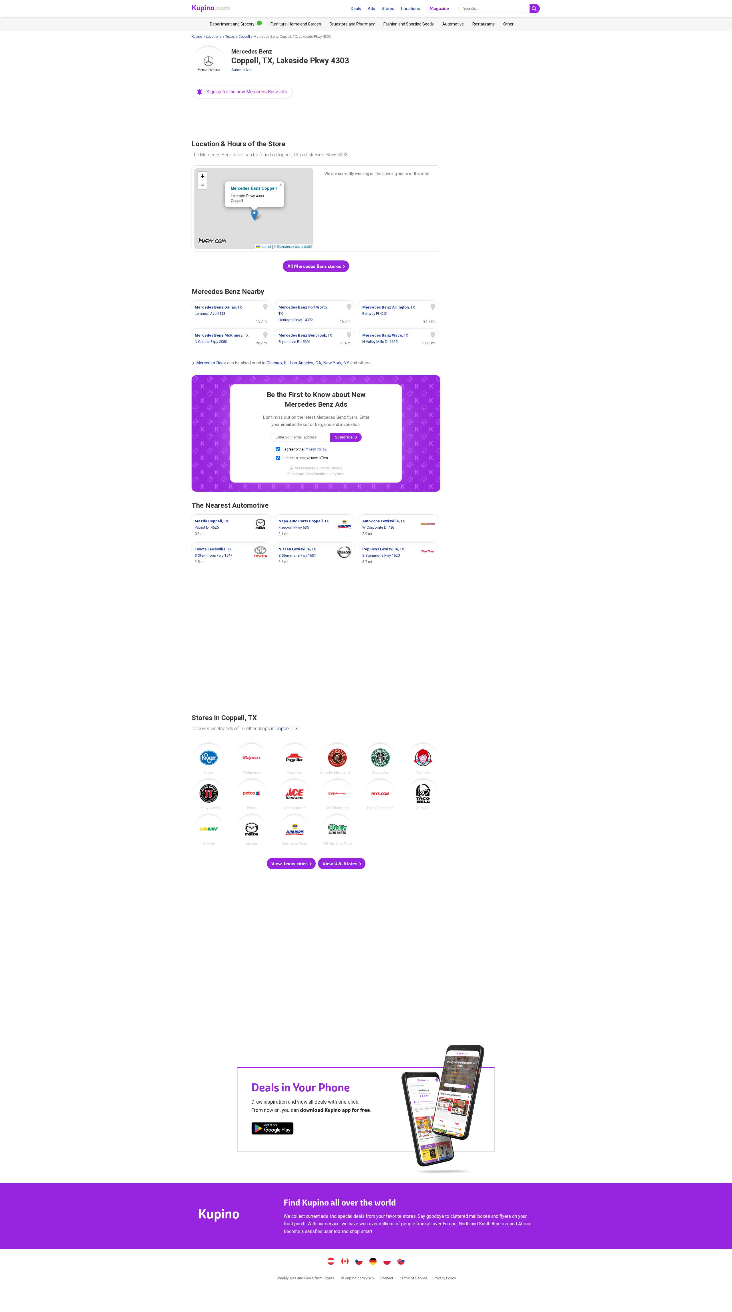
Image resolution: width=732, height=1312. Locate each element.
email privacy (332, 468)
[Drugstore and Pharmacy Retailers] (352, 24)
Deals (356, 8)
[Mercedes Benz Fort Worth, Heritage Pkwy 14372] (315, 313)
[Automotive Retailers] (453, 24)
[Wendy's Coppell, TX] (423, 759)
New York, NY (336, 362)
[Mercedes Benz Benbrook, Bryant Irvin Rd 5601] (315, 338)
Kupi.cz (359, 1262)
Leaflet (265, 246)
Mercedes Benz (211, 362)
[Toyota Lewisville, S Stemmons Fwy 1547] (231, 555)
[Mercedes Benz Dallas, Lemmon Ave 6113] (231, 313)
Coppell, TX (286, 728)
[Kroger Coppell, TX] (209, 759)
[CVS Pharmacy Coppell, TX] (337, 795)
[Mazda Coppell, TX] (251, 830)
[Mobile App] (272, 1129)
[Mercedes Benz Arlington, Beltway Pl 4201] (398, 313)
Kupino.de (373, 1262)
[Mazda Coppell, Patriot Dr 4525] (231, 527)
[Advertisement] (316, 117)
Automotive (240, 70)
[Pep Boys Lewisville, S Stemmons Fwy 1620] (398, 555)
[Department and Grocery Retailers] (236, 24)
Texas (230, 37)
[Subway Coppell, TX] (209, 830)
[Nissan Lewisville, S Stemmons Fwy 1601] (315, 555)
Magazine (439, 8)
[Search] (535, 8)
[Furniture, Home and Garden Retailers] (295, 24)
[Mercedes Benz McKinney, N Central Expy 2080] (231, 338)
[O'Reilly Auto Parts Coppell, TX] (337, 830)
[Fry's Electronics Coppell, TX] (380, 795)
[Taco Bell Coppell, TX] (423, 795)
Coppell (244, 37)
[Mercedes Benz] (209, 64)
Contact (386, 1278)
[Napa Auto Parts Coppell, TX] (294, 830)
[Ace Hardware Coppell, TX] (294, 795)
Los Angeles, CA (305, 362)
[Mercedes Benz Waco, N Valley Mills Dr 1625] (398, 338)
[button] (242, 92)
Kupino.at (331, 1262)
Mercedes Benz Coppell (254, 188)
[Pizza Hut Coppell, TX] (294, 759)
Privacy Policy (315, 449)
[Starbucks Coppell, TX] (380, 759)
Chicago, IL (277, 362)
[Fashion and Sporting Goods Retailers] (408, 24)
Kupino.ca (345, 1262)
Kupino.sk (401, 1262)
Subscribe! (345, 437)
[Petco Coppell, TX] (251, 795)
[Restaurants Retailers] (483, 24)
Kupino (197, 37)
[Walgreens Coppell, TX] (251, 759)
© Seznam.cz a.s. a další (293, 246)
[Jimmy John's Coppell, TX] (209, 795)
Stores (388, 8)
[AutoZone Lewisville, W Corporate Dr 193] (398, 527)
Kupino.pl (387, 1262)
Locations (410, 8)
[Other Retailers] (508, 24)
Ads (371, 8)
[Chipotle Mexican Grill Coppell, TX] (337, 759)
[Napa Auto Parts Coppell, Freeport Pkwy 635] (315, 527)
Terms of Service (413, 1278)
